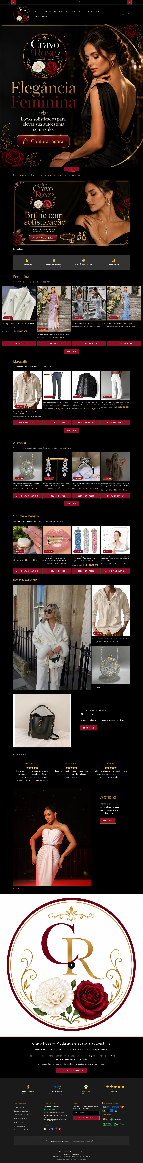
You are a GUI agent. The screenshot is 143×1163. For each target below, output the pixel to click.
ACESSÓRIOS (96, 687)
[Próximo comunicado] (129, 2)
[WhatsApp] (45, 1129)
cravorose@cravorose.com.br (54, 1113)
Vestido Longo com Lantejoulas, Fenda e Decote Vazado (53, 334)
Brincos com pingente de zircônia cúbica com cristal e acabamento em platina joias (56, 484)
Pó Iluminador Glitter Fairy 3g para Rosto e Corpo (27, 557)
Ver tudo (71, 351)
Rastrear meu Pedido (21, 1130)
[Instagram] (48, 1129)
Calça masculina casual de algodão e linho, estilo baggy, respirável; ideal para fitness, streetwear (115, 403)
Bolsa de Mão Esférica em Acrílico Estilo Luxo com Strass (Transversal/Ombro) (26, 484)
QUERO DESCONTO (86, 1117)
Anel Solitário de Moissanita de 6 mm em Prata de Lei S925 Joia (86, 484)
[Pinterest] (59, 1129)
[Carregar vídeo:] (71, 965)
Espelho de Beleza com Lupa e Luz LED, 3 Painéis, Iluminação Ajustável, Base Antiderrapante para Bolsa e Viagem (115, 558)
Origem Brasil (18, 249)
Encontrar (88, 728)
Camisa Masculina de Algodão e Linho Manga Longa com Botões (26, 412)
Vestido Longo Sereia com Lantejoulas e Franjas (121, 323)
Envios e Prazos (19, 1126)
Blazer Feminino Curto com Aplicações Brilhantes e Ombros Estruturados (19, 324)
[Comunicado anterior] (13, 2)
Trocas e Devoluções (21, 1118)
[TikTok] (56, 1129)
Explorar (107, 821)
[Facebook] (52, 1129)
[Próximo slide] (77, 169)
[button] (117, 14)
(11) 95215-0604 (49, 1110)
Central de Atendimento (22, 1111)
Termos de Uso (19, 1122)
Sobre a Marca (19, 1107)
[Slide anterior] (66, 169)
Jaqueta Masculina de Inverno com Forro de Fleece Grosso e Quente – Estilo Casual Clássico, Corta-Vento (85, 404)
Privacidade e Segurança (22, 1115)
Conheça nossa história (71, 1070)
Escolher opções (19, 344)
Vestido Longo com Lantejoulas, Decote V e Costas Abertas (88, 323)
